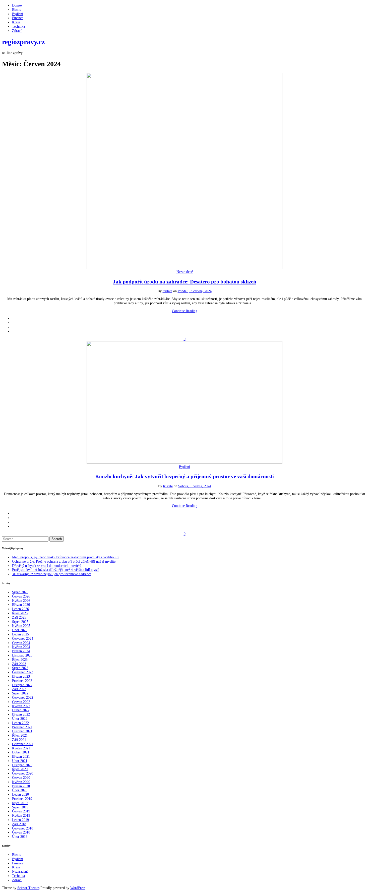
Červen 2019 (21, 811)
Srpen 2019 (20, 807)
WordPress (77, 888)
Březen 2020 (21, 786)
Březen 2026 (21, 605)
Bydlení (17, 14)
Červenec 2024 (22, 638)
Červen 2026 (21, 596)
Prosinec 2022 (22, 681)
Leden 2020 (20, 794)
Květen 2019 (21, 815)
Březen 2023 (21, 676)
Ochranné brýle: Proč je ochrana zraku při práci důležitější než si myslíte (63, 561)
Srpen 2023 (20, 668)
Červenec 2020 (22, 773)
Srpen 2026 (20, 592)
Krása (16, 22)
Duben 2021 (20, 752)
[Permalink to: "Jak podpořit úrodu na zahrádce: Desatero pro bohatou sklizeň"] (184, 268)
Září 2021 (19, 740)
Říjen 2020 (20, 769)
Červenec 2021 (22, 744)
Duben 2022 (20, 710)
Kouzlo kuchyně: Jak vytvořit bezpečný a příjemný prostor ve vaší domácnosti (184, 476)
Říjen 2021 (20, 735)
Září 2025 (19, 617)
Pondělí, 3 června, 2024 (195, 291)
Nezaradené (184, 272)
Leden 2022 (20, 723)
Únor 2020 (19, 790)
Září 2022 (19, 689)
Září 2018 (19, 824)
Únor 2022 (19, 719)
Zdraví (17, 31)
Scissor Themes (28, 888)
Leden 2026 (20, 609)
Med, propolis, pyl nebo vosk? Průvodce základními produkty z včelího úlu (65, 557)
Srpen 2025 (20, 622)
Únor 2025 (19, 630)
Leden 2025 (20, 634)
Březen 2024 (21, 651)
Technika (18, 26)
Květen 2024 (21, 647)
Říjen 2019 (20, 803)
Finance (17, 18)
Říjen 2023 (20, 660)
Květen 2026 (21, 601)
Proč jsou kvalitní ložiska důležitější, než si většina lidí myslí (55, 570)
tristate (167, 291)
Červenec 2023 (22, 672)
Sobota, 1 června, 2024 (194, 486)
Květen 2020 (21, 782)
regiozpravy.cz (23, 42)
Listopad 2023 (22, 655)
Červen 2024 (21, 643)
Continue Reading (184, 311)
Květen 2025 (21, 626)
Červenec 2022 (22, 697)
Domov (17, 5)
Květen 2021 (21, 748)
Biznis (16, 10)
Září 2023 (19, 664)
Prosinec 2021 (22, 727)
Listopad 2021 (22, 731)
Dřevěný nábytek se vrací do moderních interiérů (47, 566)
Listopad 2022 (22, 685)
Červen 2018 (21, 832)
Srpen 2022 (20, 693)
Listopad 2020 (22, 765)
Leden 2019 (20, 820)
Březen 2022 (21, 714)
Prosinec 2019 (22, 799)
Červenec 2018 (22, 828)
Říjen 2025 (20, 613)
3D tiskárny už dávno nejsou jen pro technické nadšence (51, 574)
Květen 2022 (21, 706)
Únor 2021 (19, 761)
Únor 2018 (19, 837)
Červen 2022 (21, 702)
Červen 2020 (21, 778)
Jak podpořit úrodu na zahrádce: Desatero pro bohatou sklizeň (184, 282)
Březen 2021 (21, 756)
